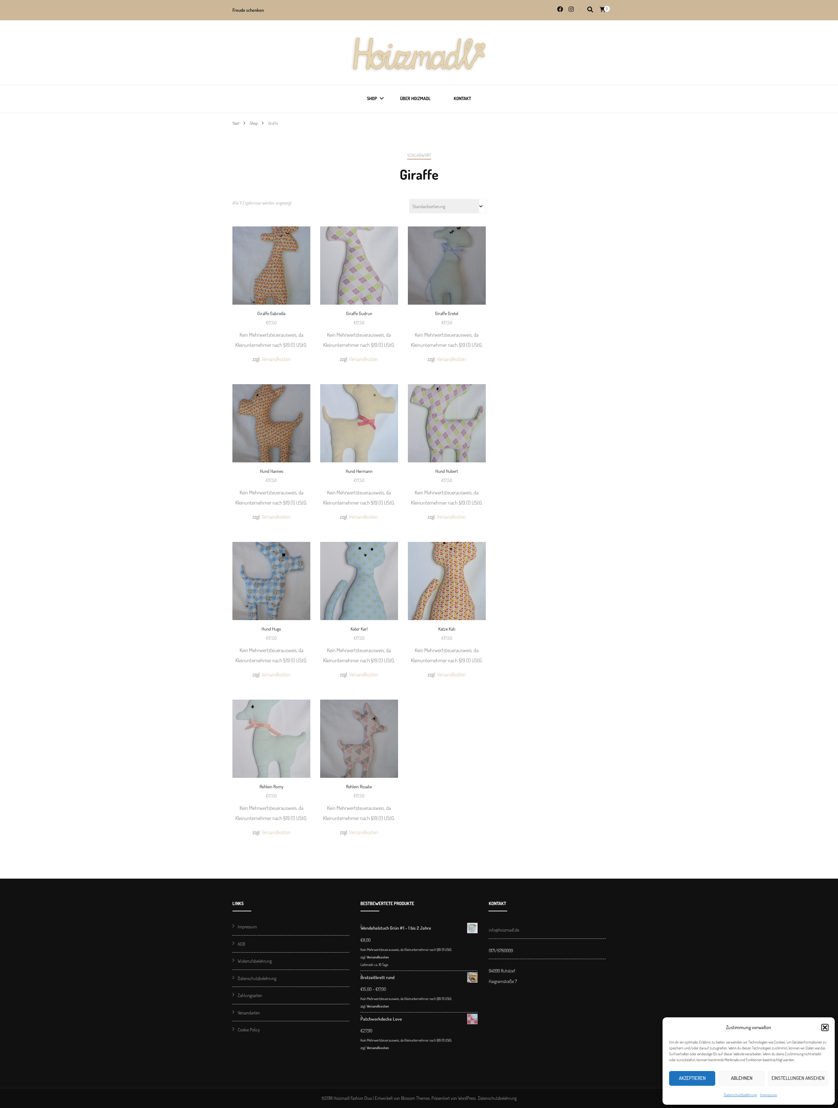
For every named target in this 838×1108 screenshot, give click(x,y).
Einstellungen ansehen (798, 1078)
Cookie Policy (249, 1029)
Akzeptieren (692, 1078)
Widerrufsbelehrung (255, 961)
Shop (372, 98)
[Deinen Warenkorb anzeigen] (603, 9)
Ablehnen (742, 1078)
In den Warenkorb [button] (271, 282)
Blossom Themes (415, 1098)
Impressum (768, 1094)
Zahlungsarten (250, 995)
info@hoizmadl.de (504, 930)
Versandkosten (276, 358)
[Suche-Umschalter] (590, 9)
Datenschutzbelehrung (740, 1094)
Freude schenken (248, 10)
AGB (241, 944)
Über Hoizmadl (415, 98)
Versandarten (249, 1012)
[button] (825, 1027)
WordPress (467, 1098)
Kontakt (462, 98)
